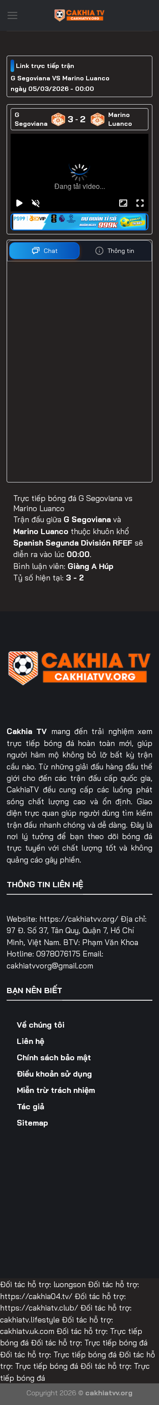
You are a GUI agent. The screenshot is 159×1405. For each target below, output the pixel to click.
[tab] (44, 250)
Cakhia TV (27, 731)
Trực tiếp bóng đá (116, 1342)
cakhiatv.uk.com (27, 1331)
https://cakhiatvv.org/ (78, 918)
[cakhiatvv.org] (79, 15)
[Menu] (13, 15)
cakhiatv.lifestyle (30, 1319)
